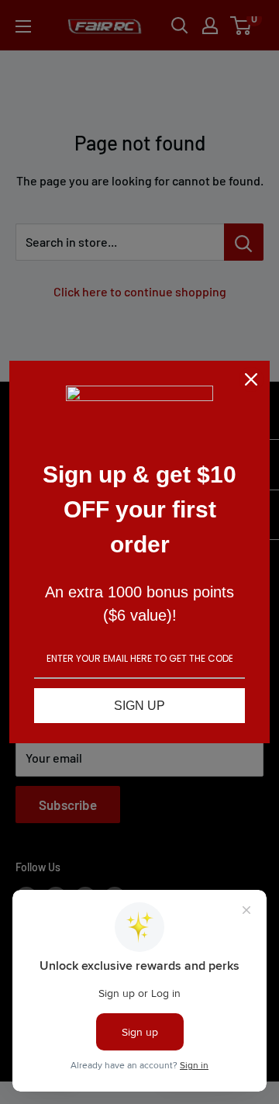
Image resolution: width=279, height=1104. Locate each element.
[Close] (251, 379)
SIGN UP (139, 705)
